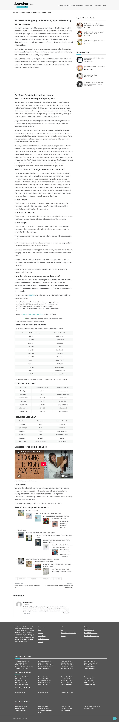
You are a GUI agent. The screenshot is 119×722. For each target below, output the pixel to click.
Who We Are (98, 5)
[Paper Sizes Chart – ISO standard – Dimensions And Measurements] (38, 566)
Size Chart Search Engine (91, 636)
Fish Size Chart (65, 706)
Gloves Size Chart (66, 684)
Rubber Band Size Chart (59, 518)
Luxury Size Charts (66, 708)
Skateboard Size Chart (44, 680)
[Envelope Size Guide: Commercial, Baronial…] (38, 518)
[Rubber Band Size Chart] (46, 521)
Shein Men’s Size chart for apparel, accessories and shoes (94, 32)
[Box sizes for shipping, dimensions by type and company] (21, 561)
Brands (87, 5)
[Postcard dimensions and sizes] (29, 564)
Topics (91, 5)
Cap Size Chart (88, 679)
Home (15, 12)
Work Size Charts (66, 710)
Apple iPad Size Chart (90, 75)
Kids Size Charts (43, 692)
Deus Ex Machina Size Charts (24, 666)
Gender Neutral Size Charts (92, 706)
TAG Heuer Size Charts (22, 661)
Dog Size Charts (43, 706)
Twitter (33, 578)
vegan (40, 712)
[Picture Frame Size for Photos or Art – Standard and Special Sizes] (46, 547)
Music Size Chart (66, 680)
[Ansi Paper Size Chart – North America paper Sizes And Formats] (46, 571)
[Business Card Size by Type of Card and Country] (21, 535)
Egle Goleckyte (27, 24)
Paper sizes (27, 314)
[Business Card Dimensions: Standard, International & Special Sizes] (55, 523)
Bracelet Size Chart (43, 679)
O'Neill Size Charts (66, 663)
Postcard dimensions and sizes (44, 561)
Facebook (22, 578)
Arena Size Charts (89, 665)
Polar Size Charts (66, 661)
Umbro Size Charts (43, 668)
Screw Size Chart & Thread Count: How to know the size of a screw (94, 83)
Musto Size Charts (89, 661)
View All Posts (27, 613)
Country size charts (89, 677)
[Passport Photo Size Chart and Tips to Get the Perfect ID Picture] (38, 542)
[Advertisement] (44, 81)
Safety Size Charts (20, 710)
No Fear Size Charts (67, 668)
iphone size (40, 302)
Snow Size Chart (89, 682)
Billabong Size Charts (44, 661)
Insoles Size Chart (43, 677)
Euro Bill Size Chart (32, 511)
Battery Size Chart (66, 677)
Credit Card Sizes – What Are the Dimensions (48, 513)
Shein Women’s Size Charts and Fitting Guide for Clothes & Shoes (94, 24)
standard (32, 295)
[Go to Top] (115, 718)
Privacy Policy (42, 636)
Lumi (36, 481)
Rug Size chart (65, 679)
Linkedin (57, 578)
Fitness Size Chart (20, 680)
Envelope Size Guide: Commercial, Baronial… (56, 516)
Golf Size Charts (20, 708)
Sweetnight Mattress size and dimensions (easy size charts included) (59, 586)
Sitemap (63, 636)
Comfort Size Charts (21, 706)
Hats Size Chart (42, 684)
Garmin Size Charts (21, 663)
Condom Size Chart (21, 682)
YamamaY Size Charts (21, 668)
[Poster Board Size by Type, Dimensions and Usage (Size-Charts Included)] (29, 537)
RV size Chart (19, 679)
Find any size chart (63, 5)
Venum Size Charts (89, 666)
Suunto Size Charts (89, 668)
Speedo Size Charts (67, 666)
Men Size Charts (20, 692)
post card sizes (37, 314)
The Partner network (43, 639)
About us (40, 633)
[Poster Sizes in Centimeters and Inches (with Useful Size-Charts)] (55, 552)
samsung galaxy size (51, 302)
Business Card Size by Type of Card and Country (40, 532)
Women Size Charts (67, 692)
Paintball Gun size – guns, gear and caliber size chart (27, 586)
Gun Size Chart (88, 680)
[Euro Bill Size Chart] (21, 513)
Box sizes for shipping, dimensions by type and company (42, 559)
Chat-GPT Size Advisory (91, 633)
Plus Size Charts (89, 708)
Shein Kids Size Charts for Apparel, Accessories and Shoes (94, 41)
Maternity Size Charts (21, 684)
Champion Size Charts (67, 665)
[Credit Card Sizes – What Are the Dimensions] (29, 515)
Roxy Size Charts (43, 663)
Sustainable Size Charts (45, 710)
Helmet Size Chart (66, 682)
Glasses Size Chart (89, 684)
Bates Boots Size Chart (90, 663)
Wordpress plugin (89, 630)
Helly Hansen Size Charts (45, 665)
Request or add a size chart (77, 5)
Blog (104, 5)
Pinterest (45, 578)
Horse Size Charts (43, 708)
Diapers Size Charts (44, 682)
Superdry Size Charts (44, 666)
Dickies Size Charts (21, 665)
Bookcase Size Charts (21, 677)
